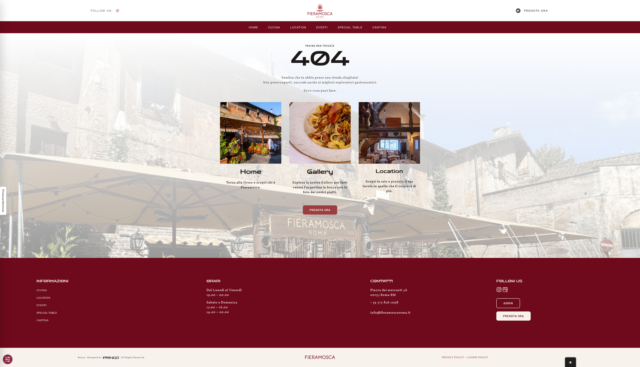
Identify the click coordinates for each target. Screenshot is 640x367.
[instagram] (117, 10)
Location (389, 171)
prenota (397, 181)
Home (250, 171)
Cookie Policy (477, 357)
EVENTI (41, 305)
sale (384, 181)
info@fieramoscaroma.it (390, 312)
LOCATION (43, 297)
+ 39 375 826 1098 (384, 302)
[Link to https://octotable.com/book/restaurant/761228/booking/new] (518, 10)
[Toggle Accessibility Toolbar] (7, 359)
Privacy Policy (453, 357)
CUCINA (41, 290)
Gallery (320, 171)
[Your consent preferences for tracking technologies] (3, 201)
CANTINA (42, 320)
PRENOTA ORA (536, 10)
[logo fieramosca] (320, 4)
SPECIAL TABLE (46, 312)
